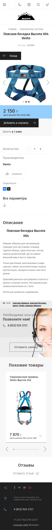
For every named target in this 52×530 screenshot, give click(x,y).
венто (15, 305)
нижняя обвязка (33, 305)
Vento (7, 164)
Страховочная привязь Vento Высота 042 (24, 378)
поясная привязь (21, 303)
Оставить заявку (26, 347)
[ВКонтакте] (4, 189)
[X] (8, 189)
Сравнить (17, 173)
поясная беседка (38, 303)
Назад (13, 55)
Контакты (19, 4)
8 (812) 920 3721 (17, 325)
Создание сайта (20, 525)
